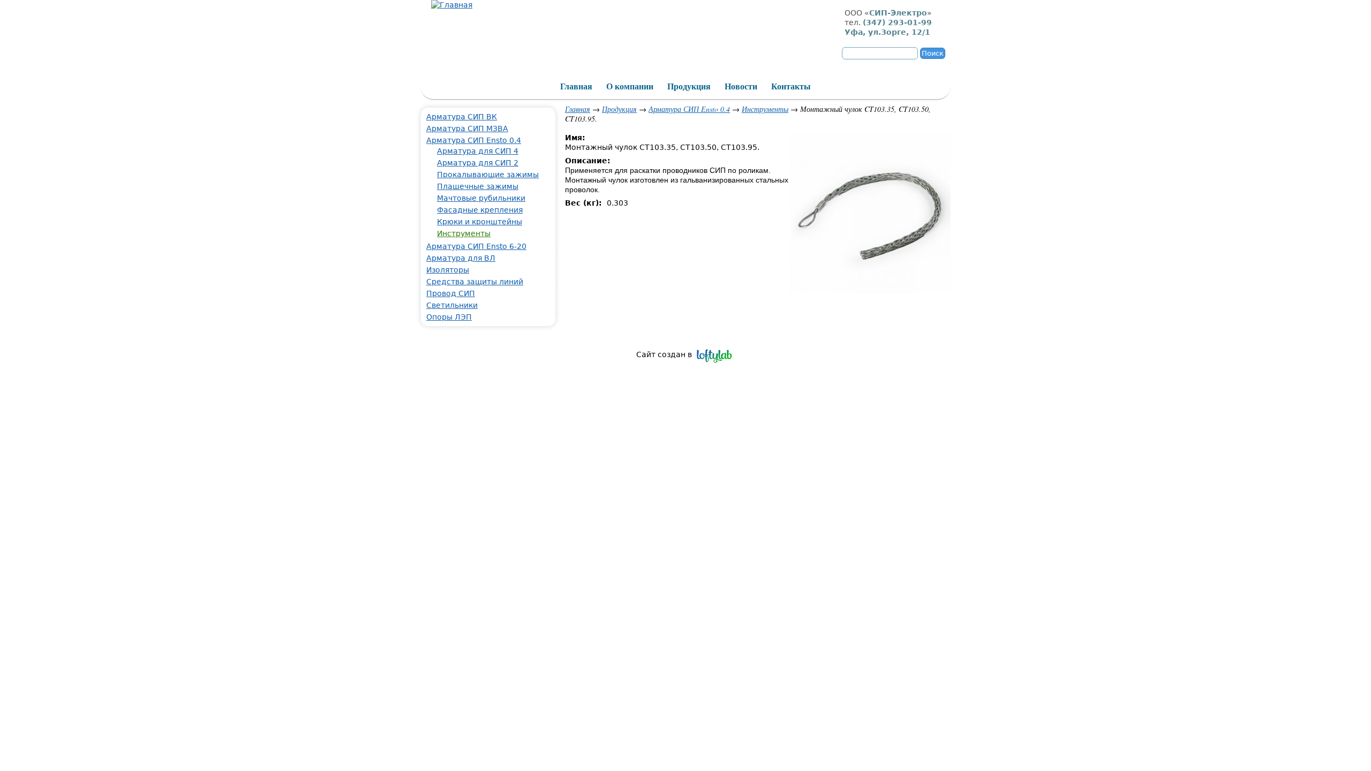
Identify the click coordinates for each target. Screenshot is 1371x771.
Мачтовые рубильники (481, 198)
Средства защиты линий (474, 281)
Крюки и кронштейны (479, 221)
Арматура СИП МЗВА (467, 128)
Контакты (791, 86)
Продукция (619, 109)
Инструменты (765, 109)
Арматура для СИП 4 (477, 151)
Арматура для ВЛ (460, 258)
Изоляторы (447, 270)
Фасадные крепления (480, 210)
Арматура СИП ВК (461, 116)
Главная (577, 109)
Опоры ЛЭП (449, 317)
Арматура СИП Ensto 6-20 (476, 246)
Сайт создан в (664, 354)
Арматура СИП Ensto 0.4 (689, 109)
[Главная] (451, 5)
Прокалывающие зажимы (488, 174)
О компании (629, 86)
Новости (741, 86)
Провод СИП (450, 293)
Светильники (452, 305)
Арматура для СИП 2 (477, 162)
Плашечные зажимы (477, 186)
